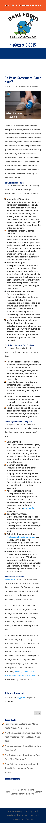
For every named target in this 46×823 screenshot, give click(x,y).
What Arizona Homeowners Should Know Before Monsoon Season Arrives (21, 768)
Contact (38, 792)
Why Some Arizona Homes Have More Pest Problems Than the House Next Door (23, 737)
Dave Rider (11, 86)
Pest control (10, 579)
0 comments (34, 86)
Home (7, 792)
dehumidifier (29, 508)
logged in (21, 697)
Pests (27, 86)
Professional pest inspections (21, 537)
